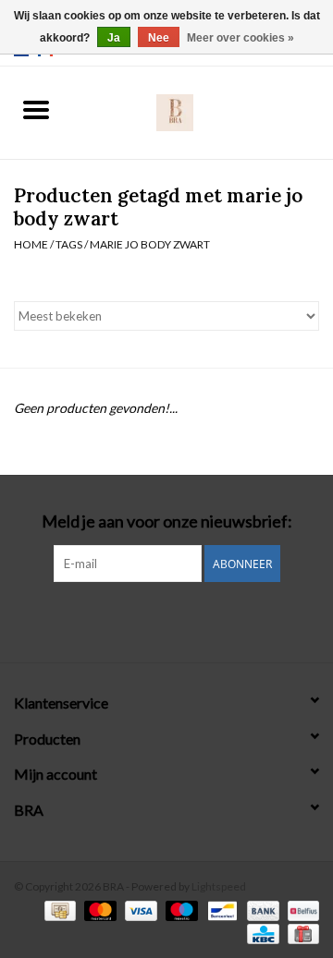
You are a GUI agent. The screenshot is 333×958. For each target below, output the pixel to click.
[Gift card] (300, 933)
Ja (113, 37)
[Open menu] (36, 109)
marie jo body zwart (150, 244)
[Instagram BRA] (166, 620)
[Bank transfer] (260, 909)
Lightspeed (218, 886)
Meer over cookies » (240, 37)
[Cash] (58, 909)
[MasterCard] (98, 909)
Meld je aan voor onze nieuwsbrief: (167, 521)
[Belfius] (300, 909)
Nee (158, 37)
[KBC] (260, 933)
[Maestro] (179, 909)
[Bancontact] (220, 909)
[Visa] (138, 909)
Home (31, 244)
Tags (69, 244)
